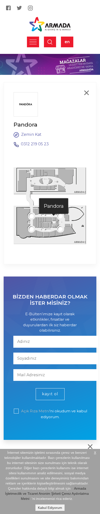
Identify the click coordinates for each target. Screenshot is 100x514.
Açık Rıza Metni (35, 411)
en (67, 42)
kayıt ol (50, 394)
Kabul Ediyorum (50, 508)
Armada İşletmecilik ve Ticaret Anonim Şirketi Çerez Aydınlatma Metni (47, 493)
